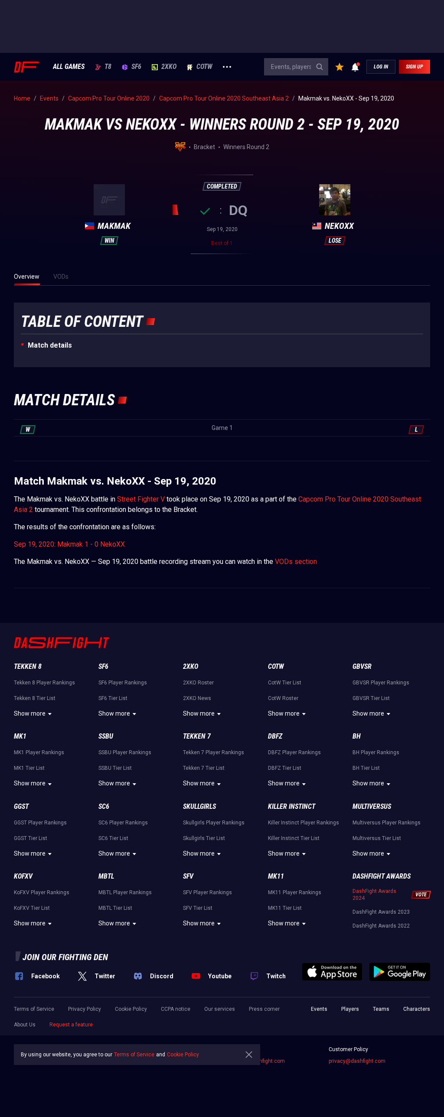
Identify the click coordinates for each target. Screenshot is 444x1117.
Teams (381, 1009)
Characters (416, 1009)
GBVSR (362, 666)
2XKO (168, 66)
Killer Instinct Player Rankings (303, 823)
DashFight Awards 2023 (381, 912)
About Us (25, 1025)
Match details (50, 345)
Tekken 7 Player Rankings (213, 752)
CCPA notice (175, 1009)
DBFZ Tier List (284, 768)
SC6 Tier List (113, 838)
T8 (107, 66)
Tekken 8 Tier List (35, 698)
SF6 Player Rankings (122, 683)
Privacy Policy (84, 1009)
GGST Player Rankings (40, 823)
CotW (204, 66)
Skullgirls (199, 806)
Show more (30, 713)
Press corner (264, 1009)
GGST (21, 806)
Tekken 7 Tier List (204, 768)
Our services (219, 1009)
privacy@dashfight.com (357, 1061)
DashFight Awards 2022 (381, 926)
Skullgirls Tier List (204, 838)
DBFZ (275, 736)
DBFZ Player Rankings (294, 752)
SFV (188, 876)
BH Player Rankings (376, 752)
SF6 (136, 66)
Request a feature (71, 1025)
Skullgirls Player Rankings (214, 823)
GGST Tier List (30, 838)
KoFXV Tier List (32, 908)
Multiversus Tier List (377, 838)
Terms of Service (34, 1009)
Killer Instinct (291, 806)
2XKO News (197, 698)
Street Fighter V (141, 499)
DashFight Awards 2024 (374, 894)
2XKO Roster (198, 683)
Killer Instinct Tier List (294, 838)
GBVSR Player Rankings (381, 683)
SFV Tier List (197, 908)
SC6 (103, 806)
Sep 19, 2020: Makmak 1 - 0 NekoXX (69, 544)
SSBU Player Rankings (124, 752)
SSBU (105, 736)
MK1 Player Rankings (39, 752)
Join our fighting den (65, 957)
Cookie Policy (131, 1009)
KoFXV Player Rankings (41, 892)
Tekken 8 (28, 666)
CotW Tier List (284, 683)
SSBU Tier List (115, 768)
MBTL (106, 876)
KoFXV (23, 876)
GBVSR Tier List (371, 698)
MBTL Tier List (115, 908)
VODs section (296, 561)
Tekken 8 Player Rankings (44, 683)
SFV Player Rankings (207, 892)
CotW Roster (283, 698)
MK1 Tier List (29, 768)
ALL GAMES (69, 66)
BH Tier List (366, 768)
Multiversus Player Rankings (387, 823)
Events (319, 1009)
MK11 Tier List (285, 908)
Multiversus (372, 806)
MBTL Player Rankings (125, 892)
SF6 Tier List (112, 698)
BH (357, 736)
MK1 (20, 736)
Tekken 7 (197, 736)
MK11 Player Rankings (294, 892)
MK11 (276, 876)
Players (350, 1009)
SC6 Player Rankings (123, 823)
